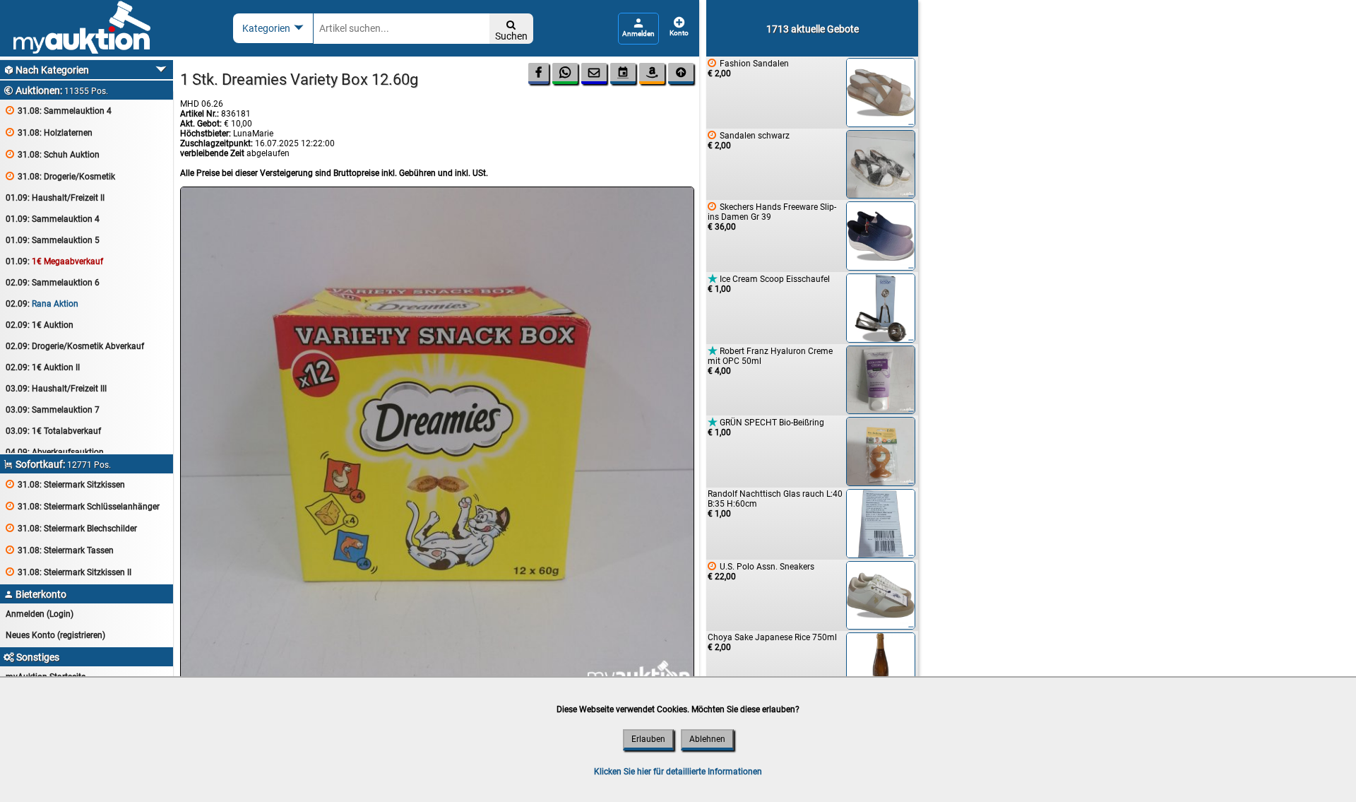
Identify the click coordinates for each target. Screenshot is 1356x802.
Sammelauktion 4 (59, 110)
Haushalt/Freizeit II (55, 198)
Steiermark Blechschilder (71, 528)
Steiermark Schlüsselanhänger (83, 506)
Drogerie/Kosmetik (60, 176)
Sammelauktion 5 (53, 240)
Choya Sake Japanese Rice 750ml (772, 642)
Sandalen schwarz (749, 140)
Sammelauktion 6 (53, 283)
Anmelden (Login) (39, 614)
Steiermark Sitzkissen (65, 484)
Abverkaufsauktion (55, 452)
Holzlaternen (49, 132)
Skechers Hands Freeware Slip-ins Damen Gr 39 (772, 216)
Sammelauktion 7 (53, 410)
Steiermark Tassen (60, 550)
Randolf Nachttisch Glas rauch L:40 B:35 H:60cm (775, 504)
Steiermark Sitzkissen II (68, 572)
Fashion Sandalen (748, 68)
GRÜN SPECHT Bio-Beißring (766, 427)
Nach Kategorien (46, 70)
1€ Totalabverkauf (53, 431)
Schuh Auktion (53, 154)
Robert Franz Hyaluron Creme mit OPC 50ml (770, 361)
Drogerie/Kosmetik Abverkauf (75, 346)
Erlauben (648, 739)
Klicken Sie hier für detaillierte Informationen (678, 772)
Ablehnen (707, 739)
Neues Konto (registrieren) (55, 635)
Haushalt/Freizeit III (56, 389)
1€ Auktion (39, 325)
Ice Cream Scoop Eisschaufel (769, 283)
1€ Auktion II (43, 367)
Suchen (511, 31)
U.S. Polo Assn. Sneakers (761, 571)
